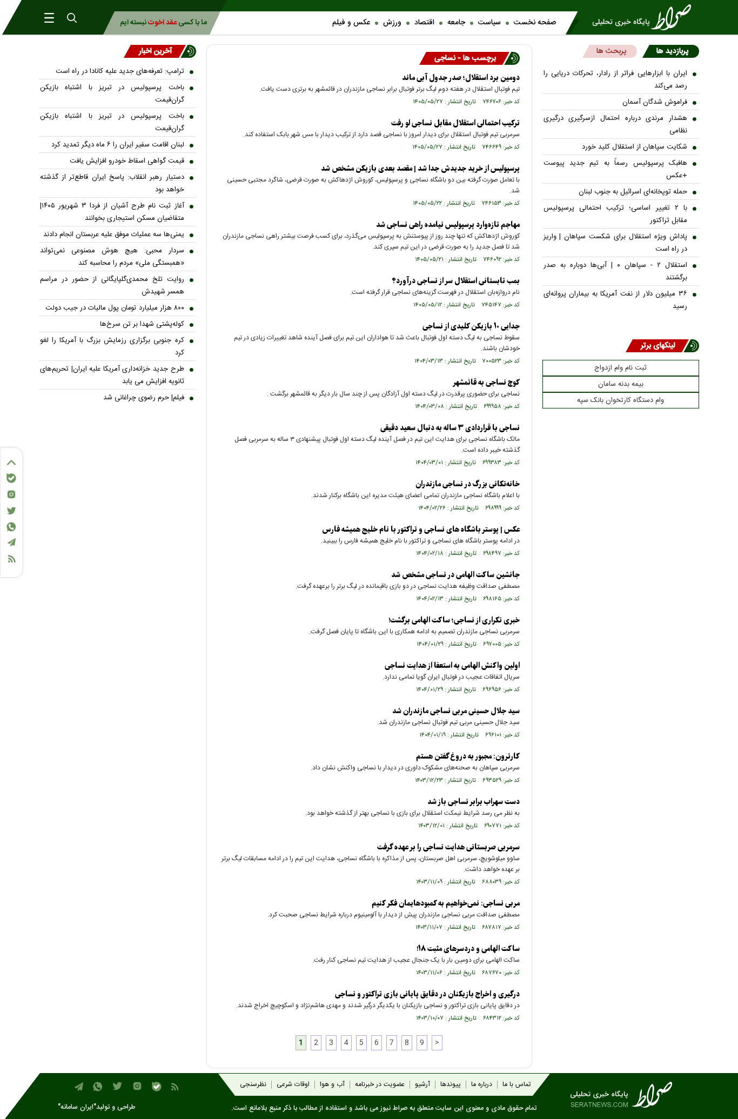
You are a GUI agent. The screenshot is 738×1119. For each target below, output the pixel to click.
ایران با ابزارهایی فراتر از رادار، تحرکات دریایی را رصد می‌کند (616, 80)
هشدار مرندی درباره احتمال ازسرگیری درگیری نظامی (616, 124)
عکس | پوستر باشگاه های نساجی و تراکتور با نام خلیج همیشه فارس (421, 529)
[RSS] (11, 559)
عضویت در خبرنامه (380, 1084)
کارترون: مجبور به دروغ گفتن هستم (468, 756)
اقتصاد (424, 23)
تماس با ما (516, 1084)
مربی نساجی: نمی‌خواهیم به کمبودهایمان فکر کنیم (446, 903)
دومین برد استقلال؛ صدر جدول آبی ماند (461, 78)
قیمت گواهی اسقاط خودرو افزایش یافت (127, 161)
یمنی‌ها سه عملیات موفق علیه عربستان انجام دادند (113, 234)
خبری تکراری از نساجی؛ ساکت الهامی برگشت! (454, 620)
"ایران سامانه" (77, 1107)
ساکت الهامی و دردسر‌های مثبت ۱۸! (468, 949)
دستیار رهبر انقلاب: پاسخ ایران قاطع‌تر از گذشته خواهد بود (112, 183)
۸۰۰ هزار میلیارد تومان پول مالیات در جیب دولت (114, 308)
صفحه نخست (535, 23)
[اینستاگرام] (11, 494)
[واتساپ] (11, 527)
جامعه (456, 23)
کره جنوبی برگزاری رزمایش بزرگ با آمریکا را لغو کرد (112, 346)
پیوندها (450, 1084)
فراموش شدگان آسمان (654, 102)
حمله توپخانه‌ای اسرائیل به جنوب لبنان (633, 192)
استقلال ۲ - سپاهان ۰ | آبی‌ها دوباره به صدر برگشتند (616, 271)
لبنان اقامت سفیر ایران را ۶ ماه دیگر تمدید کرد (117, 145)
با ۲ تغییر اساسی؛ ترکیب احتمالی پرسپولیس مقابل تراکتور (616, 214)
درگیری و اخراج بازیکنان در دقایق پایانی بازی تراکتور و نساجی (427, 994)
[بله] (11, 478)
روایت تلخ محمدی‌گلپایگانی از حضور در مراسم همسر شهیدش (112, 285)
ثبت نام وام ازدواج (620, 368)
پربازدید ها (672, 51)
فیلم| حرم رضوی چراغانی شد (143, 398)
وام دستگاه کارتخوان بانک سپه (620, 400)
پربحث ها (611, 51)
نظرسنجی (253, 1084)
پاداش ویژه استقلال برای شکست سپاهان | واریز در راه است (616, 243)
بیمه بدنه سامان (620, 384)
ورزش (392, 23)
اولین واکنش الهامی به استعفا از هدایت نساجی (452, 666)
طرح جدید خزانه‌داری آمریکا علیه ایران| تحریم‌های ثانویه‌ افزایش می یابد (112, 375)
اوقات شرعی (293, 1084)
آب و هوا (332, 1084)
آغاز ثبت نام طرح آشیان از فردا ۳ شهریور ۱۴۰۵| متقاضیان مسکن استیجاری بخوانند (112, 212)
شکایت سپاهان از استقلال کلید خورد (634, 147)
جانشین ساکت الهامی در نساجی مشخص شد (455, 575)
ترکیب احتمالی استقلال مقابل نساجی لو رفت (455, 123)
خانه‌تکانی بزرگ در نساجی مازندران (467, 484)
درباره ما (481, 1084)
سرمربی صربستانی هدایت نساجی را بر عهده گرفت (448, 847)
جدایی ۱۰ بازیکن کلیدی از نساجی (471, 326)
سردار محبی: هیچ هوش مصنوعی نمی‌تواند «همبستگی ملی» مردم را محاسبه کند (112, 257)
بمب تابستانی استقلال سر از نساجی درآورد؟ (456, 281)
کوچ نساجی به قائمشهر (486, 382)
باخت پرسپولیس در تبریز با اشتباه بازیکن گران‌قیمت (112, 94)
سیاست (489, 23)
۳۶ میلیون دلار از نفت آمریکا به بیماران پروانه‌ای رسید (616, 300)
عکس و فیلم (351, 23)
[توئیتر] (11, 511)
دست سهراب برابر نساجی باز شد (473, 802)
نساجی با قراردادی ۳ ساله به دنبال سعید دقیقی (450, 428)
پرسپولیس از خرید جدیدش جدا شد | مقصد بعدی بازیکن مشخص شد (420, 169)
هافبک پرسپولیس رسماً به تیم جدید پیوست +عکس (616, 169)
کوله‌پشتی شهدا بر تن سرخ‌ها (142, 324)
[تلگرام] (11, 542)
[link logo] (645, 17)
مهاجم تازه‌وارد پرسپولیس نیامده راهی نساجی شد (448, 225)
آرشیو (422, 1084)
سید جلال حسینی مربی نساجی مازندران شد (456, 711)
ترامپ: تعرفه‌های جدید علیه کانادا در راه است (120, 71)
